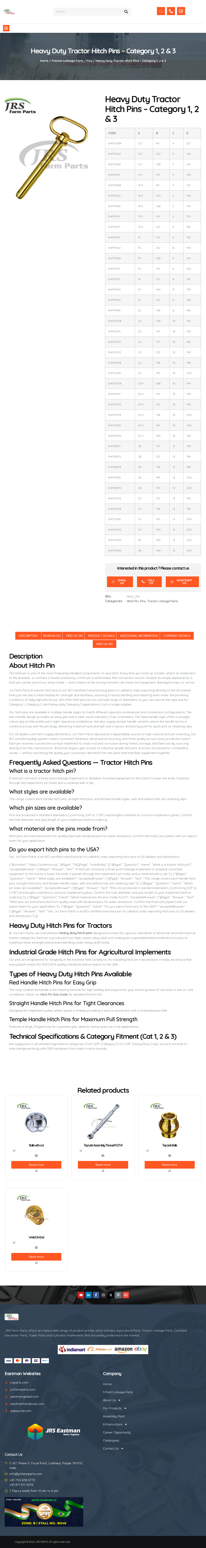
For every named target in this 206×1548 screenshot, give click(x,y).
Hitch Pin (133, 601)
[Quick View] (36, 1156)
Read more (36, 1165)
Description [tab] (28, 636)
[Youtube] (81, 1295)
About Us (109, 1400)
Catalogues (111, 1440)
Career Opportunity (117, 1432)
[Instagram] (103, 1295)
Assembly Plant (114, 1416)
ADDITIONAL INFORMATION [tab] (139, 636)
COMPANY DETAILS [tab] (177, 636)
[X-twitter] (111, 1295)
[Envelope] (126, 1295)
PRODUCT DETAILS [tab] (101, 636)
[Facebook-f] (96, 1295)
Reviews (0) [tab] (52, 636)
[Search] (126, 12)
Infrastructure (112, 1424)
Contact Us (111, 1448)
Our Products (112, 1408)
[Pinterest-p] (118, 1295)
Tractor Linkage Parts (67, 61)
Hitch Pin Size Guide (54, 994)
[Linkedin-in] (88, 1295)
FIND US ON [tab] (74, 636)
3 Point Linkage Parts (118, 1392)
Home (44, 61)
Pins (89, 61)
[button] (6, 28)
